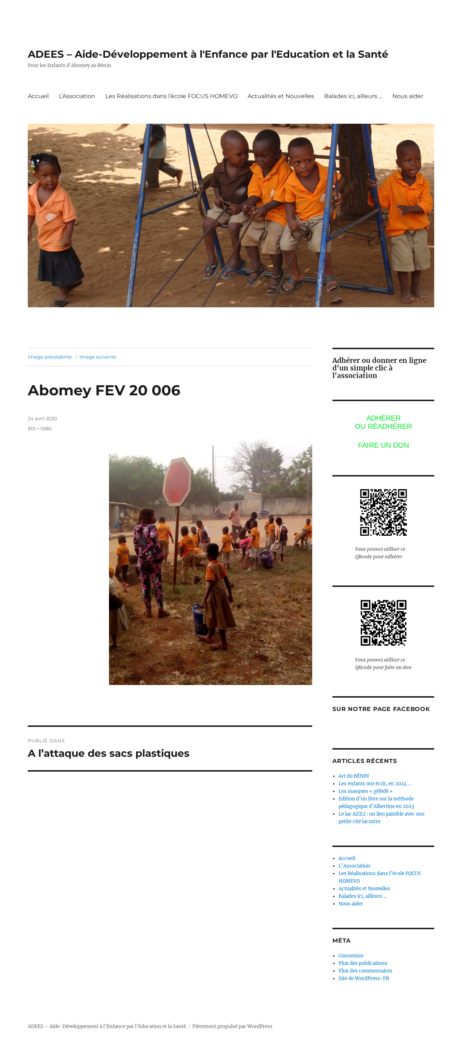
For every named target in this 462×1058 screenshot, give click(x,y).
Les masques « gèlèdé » (366, 791)
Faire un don (383, 445)
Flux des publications (363, 963)
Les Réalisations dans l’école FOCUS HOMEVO (171, 96)
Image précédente (50, 357)
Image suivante (97, 357)
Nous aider (407, 96)
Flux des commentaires (365, 971)
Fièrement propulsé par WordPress (232, 1026)
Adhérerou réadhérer (383, 422)
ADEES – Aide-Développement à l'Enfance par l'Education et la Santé (208, 54)
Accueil (38, 96)
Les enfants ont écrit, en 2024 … (375, 784)
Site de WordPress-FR (364, 978)
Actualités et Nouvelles (281, 96)
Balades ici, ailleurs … (353, 96)
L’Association (77, 96)
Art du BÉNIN (354, 776)
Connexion (351, 956)
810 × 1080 (40, 428)
